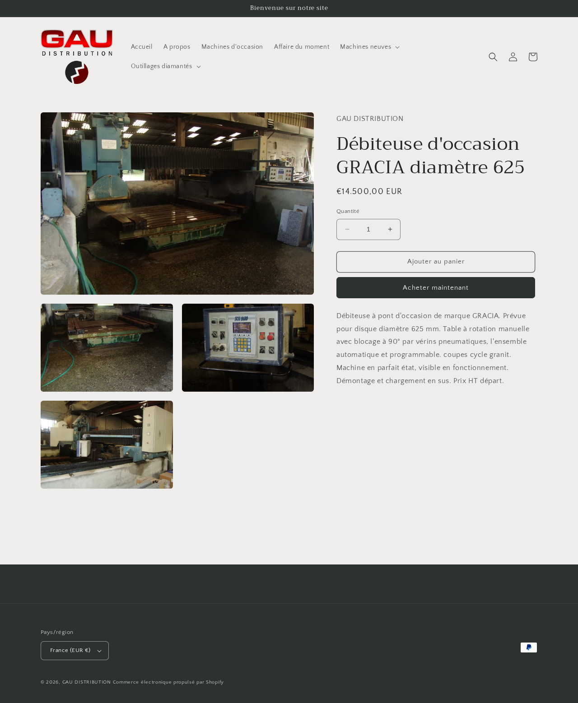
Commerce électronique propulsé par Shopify (168, 682)
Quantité (347, 211)
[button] (369, 46)
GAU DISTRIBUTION (86, 682)
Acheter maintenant (436, 287)
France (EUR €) (70, 650)
